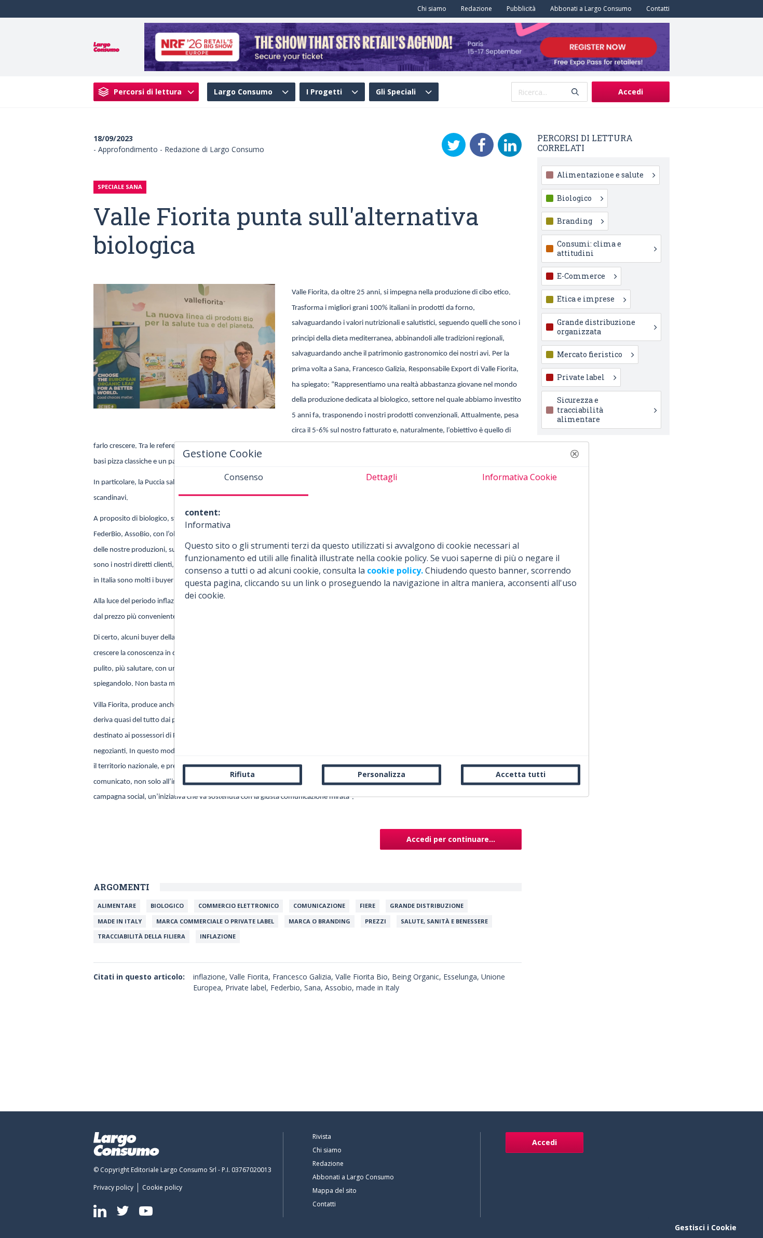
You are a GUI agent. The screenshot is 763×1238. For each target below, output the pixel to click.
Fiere (367, 905)
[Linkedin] (99, 1211)
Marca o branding (319, 921)
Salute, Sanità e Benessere (444, 921)
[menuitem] (429, 9)
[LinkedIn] (510, 145)
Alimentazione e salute (600, 175)
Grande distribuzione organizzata (596, 326)
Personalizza (381, 774)
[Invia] (575, 92)
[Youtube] (146, 1211)
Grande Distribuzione (427, 905)
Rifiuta (242, 774)
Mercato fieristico (589, 354)
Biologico (167, 905)
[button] (574, 453)
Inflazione (218, 936)
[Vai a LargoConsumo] (106, 46)
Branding (574, 221)
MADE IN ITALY (120, 921)
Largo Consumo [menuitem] (243, 92)
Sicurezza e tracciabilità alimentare (580, 409)
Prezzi (375, 921)
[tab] (243, 481)
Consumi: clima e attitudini (589, 248)
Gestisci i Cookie (706, 1227)
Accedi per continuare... (450, 839)
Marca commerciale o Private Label (215, 921)
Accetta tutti (521, 774)
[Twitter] (454, 145)
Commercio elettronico (238, 905)
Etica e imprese (586, 299)
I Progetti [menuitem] (324, 92)
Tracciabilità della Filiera (141, 936)
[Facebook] (482, 145)
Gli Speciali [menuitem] (396, 92)
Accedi (630, 92)
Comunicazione (319, 905)
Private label (581, 377)
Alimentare (117, 905)
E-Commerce (581, 276)
